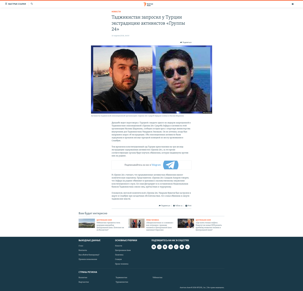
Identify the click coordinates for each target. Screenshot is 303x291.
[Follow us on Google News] (182, 247)
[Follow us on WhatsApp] (176, 247)
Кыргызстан (84, 282)
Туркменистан (122, 282)
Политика (119, 255)
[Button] (185, 42)
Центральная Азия (104, 220)
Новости (116, 12)
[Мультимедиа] (292, 4)
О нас (81, 246)
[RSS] (187, 247)
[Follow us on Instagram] (159, 247)
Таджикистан (121, 278)
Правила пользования (88, 259)
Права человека (152, 220)
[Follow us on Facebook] (165, 247)
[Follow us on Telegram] (170, 247)
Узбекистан (157, 278)
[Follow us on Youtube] (154, 247)
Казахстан (83, 278)
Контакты (83, 250)
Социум (118, 259)
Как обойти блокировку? (89, 255)
